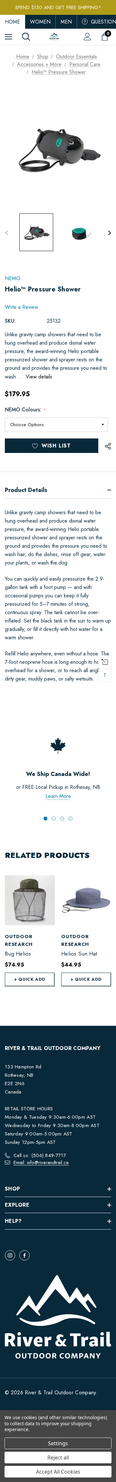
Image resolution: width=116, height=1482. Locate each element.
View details (39, 376)
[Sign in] (87, 36)
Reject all (58, 1457)
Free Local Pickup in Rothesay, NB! (58, 8)
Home (12, 21)
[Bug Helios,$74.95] (30, 900)
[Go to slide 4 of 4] (70, 818)
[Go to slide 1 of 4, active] (45, 818)
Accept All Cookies (58, 1471)
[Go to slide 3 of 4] (62, 818)
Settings (58, 1443)
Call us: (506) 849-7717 (40, 1155)
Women (40, 21)
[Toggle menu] (8, 36)
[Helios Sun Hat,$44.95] (86, 900)
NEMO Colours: (25, 409)
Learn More (58, 796)
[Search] (26, 37)
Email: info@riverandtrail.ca (41, 1162)
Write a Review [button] (21, 307)
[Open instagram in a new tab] (10, 1255)
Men (66, 21)
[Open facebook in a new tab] (24, 1255)
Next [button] (109, 233)
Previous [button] (6, 233)
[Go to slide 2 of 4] (54, 818)
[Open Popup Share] (108, 446)
